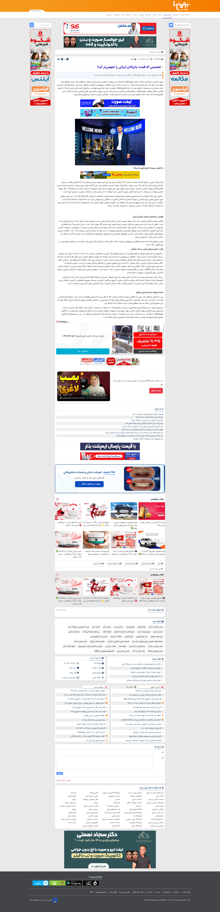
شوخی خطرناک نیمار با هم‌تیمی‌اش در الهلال (146, 672)
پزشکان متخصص (158, 809)
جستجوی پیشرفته (101, 892)
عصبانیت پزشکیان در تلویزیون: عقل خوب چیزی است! (143, 724)
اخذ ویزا (73, 792)
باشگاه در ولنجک (116, 636)
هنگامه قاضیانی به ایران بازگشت (94, 715)
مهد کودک (116, 802)
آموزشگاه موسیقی (136, 822)
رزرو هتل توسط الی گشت (91, 631)
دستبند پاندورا (158, 631)
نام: (163, 752)
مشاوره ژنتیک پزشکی (97, 641)
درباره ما (158, 892)
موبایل (74, 809)
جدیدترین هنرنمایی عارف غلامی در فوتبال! (147, 732)
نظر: (162, 757)
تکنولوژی (117, 14)
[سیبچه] (91, 883)
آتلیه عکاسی (116, 826)
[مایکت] (41, 883)
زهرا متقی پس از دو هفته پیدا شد (93, 720)
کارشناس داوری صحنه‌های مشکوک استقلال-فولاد (145, 736)
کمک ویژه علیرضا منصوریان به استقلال (148, 691)
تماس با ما (149, 892)
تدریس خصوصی (114, 796)
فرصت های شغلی (138, 892)
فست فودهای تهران (113, 809)
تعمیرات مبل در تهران (91, 806)
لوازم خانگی (72, 812)
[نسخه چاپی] (58, 59)
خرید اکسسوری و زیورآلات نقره (78, 627)
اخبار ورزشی (167, 14)
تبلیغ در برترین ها (124, 892)
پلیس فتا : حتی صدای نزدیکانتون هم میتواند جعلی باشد (144, 423)
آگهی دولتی (113, 892)
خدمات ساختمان (92, 819)
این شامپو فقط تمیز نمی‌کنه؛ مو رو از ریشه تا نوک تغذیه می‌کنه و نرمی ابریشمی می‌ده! (134, 432)
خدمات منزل (72, 816)
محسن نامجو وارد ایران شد (95, 740)
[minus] (62, 59)
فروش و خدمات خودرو (68, 819)
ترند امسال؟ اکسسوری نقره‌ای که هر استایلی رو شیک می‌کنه (142, 426)
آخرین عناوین (155, 687)
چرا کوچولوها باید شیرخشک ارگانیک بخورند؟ (148, 439)
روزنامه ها (97, 663)
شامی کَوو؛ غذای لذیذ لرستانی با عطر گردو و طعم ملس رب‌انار (84, 694)
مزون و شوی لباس (91, 796)
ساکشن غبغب (118, 627)
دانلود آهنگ (107, 631)
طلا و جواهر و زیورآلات (90, 799)
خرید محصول (156, 390)
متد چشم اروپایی (141, 636)
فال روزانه (73, 672)
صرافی (74, 799)
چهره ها (149, 14)
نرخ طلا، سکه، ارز (70, 663)
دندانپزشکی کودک (157, 819)
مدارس (117, 799)
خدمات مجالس (115, 822)
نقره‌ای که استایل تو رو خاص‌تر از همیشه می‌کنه (147, 420)
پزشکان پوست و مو (135, 792)
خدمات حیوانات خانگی (134, 802)
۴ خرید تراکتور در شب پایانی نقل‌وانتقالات (91, 732)
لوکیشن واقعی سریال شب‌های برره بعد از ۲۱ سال (144, 703)
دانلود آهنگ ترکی (69, 646)
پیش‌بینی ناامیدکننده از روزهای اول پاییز (147, 711)
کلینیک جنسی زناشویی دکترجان (118, 641)
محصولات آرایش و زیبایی (155, 802)
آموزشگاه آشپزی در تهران (111, 792)
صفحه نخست (185, 14)
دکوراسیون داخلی (92, 812)
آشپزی (142, 14)
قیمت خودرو (96, 668)
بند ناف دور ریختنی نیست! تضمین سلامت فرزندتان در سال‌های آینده (140, 436)
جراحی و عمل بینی (123, 651)
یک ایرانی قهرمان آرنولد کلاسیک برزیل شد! (146, 676)
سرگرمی (109, 14)
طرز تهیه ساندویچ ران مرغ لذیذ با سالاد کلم (90, 728)
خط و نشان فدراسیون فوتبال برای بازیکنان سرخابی (144, 680)
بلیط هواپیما (142, 627)
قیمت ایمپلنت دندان (156, 627)
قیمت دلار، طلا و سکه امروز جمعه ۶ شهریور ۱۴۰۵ (89, 707)
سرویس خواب (93, 809)
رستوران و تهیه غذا (113, 806)
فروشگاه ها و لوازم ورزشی (133, 812)
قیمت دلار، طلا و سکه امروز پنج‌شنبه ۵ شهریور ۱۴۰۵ (88, 711)
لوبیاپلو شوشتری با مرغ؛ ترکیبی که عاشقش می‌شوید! (143, 740)
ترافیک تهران (96, 672)
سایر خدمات (72, 822)
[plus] (67, 59)
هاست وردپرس (110, 646)
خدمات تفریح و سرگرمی (68, 806)
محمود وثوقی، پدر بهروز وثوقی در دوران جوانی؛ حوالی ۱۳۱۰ (85, 703)
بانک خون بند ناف (139, 651)
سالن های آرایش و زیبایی (155, 792)
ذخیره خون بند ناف (80, 641)
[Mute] (116, 352)
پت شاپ (139, 806)
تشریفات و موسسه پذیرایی (111, 819)
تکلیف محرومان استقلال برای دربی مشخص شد (145, 695)
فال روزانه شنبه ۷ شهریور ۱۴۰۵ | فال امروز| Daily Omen (142, 699)
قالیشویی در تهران (92, 822)
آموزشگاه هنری (137, 826)
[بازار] (57, 883)
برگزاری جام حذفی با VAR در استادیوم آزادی (146, 668)
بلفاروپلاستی (130, 627)
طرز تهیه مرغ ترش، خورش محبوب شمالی (91, 724)
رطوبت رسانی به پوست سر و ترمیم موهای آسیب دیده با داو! (142, 429)
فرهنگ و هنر (126, 14)
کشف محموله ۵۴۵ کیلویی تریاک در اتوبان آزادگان (88, 736)
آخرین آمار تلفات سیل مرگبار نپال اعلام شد (147, 707)
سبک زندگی (157, 14)
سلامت (135, 14)
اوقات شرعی (96, 677)
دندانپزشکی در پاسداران (137, 646)
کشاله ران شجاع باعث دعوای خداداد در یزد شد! (145, 715)
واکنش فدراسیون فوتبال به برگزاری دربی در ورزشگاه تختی (141, 664)
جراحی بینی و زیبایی (157, 826)
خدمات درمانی (137, 799)
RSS (91, 892)
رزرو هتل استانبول (156, 636)
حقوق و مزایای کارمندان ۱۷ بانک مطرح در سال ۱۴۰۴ (88, 690)
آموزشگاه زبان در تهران (134, 819)
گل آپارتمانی (129, 636)
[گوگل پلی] (74, 883)
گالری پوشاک (93, 792)
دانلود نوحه (122, 646)
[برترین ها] (180, 6)
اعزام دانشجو (72, 796)
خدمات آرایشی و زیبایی (156, 799)
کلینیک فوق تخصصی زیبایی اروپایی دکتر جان (147, 641)
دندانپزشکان (160, 816)
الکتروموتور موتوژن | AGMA (104, 651)
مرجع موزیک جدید (144, 631)
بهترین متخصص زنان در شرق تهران (90, 646)
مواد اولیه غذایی (73, 631)
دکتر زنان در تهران (158, 812)
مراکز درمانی (159, 806)
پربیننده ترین (98, 687)
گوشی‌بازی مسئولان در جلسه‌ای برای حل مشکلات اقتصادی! (141, 720)
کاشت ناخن (160, 796)
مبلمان (96, 802)
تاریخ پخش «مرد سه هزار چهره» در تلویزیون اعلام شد (86, 698)
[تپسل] (57, 322)
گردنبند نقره (96, 627)
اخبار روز (176, 14)
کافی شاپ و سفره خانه (112, 812)
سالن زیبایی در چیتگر (155, 646)
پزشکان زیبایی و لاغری (156, 822)
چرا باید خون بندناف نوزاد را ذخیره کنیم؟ (149, 417)
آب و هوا (73, 668)
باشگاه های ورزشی (135, 809)
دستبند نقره (107, 627)
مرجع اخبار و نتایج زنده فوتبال (124, 631)
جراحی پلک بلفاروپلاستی (99, 636)
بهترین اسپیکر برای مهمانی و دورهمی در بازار (148, 414)
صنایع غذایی (116, 816)
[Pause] (113, 352)
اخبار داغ (130, 687)
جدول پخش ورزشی (69, 677)
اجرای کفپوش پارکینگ (155, 651)
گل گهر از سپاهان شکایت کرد (151, 728)
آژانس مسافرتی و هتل (90, 826)
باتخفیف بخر (83, 351)
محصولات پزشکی (136, 796)
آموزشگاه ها (138, 816)
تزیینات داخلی (93, 816)
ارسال (60, 773)
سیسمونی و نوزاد (70, 802)
